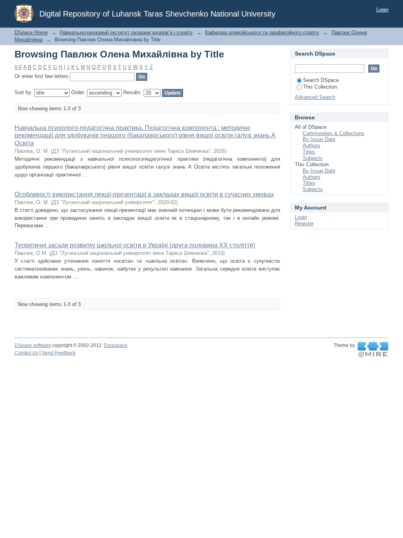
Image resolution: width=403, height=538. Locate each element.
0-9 (18, 67)
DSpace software (33, 345)
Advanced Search (315, 97)
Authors (311, 145)
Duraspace (116, 345)
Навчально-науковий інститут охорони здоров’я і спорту (126, 32)
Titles (309, 152)
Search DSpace (321, 80)
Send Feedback (59, 353)
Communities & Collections (333, 133)
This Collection (320, 87)
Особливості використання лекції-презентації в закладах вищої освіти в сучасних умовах (144, 194)
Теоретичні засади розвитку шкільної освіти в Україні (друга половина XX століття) (135, 245)
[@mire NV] (372, 349)
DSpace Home (31, 32)
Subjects (313, 158)
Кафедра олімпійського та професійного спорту (262, 32)
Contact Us (26, 353)
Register (304, 223)
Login (382, 10)
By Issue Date (319, 139)
